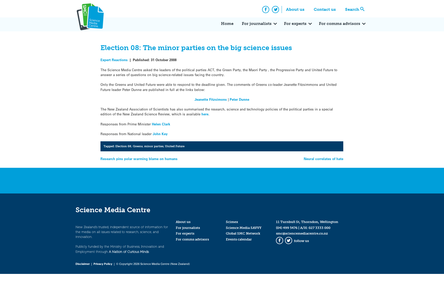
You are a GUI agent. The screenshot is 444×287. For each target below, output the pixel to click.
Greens (138, 146)
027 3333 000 (319, 228)
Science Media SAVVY (244, 228)
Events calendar (239, 239)
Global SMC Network (243, 233)
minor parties (153, 146)
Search (352, 9)
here (204, 114)
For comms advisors (339, 23)
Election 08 (123, 146)
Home (227, 23)
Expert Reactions (114, 60)
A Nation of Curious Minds (129, 252)
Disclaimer (83, 264)
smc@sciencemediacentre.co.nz (302, 233)
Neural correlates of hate (323, 158)
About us (295, 9)
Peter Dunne (239, 99)
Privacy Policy (103, 264)
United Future (174, 146)
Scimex (232, 222)
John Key (160, 134)
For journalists (257, 23)
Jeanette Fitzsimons (211, 99)
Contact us (325, 9)
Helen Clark (161, 124)
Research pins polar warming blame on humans (139, 158)
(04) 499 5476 (287, 228)
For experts (295, 23)
